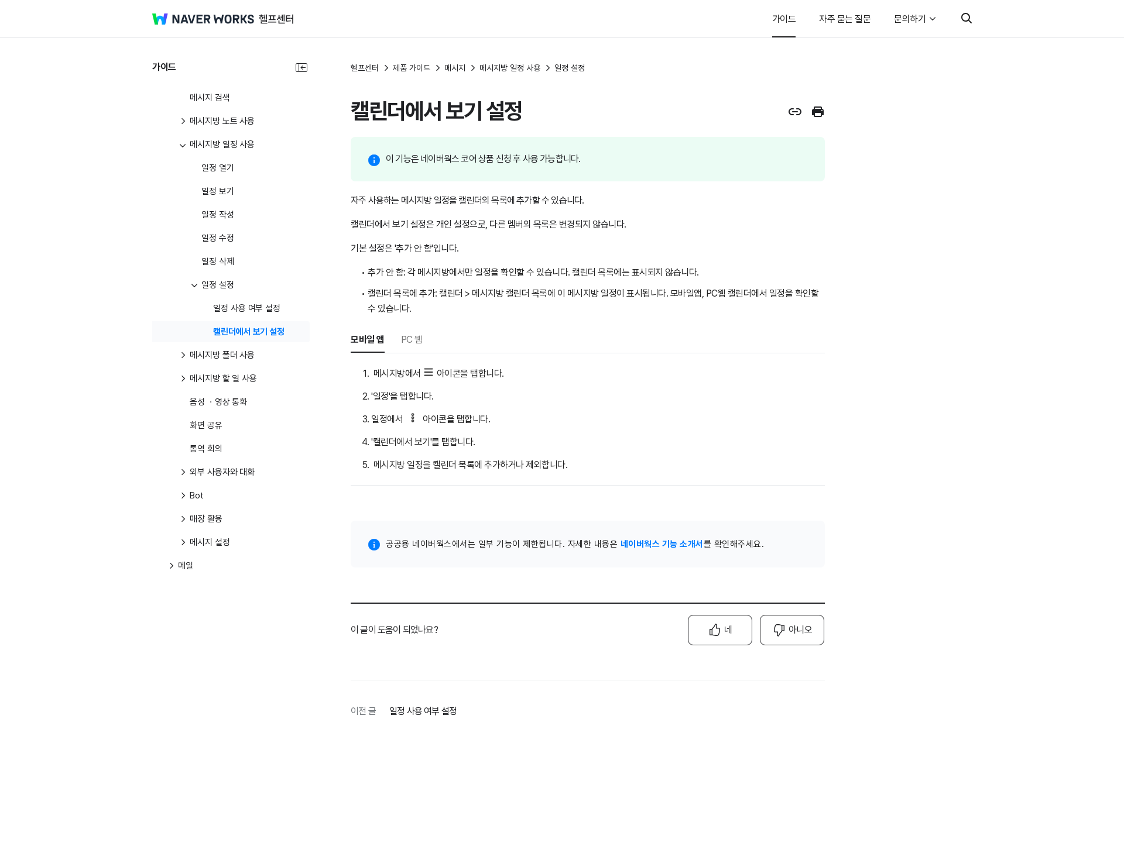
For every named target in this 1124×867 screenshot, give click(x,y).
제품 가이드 (411, 68)
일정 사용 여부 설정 (423, 711)
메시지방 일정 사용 (509, 68)
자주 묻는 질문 (845, 19)
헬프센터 (365, 68)
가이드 (784, 19)
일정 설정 (569, 68)
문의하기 (910, 19)
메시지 (454, 68)
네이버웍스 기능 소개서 (662, 544)
